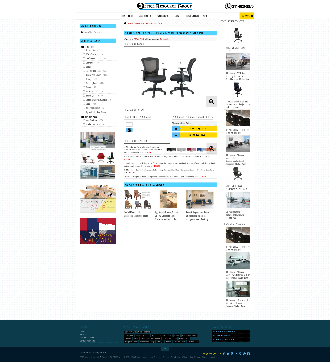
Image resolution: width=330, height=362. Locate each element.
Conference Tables (93, 58)
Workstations (91, 91)
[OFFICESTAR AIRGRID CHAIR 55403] (238, 36)
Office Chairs (140, 39)
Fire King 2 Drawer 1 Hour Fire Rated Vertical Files (237, 131)
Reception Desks (92, 95)
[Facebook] (223, 353)
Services (179, 15)
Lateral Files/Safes (93, 70)
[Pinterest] (244, 353)
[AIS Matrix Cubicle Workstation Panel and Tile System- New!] (238, 200)
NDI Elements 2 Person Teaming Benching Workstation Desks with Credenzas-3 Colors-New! (236, 159)
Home (82, 331)
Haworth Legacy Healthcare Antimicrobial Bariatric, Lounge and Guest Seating (197, 216)
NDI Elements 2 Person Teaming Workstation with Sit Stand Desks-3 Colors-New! (238, 275)
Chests (88, 103)
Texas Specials (192, 15)
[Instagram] (232, 353)
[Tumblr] (248, 353)
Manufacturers (163, 15)
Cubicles (89, 62)
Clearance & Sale (223, 335)
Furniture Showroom (225, 331)
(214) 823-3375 (197, 135)
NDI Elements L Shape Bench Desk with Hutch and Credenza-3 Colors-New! (237, 303)
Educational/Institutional (96, 99)
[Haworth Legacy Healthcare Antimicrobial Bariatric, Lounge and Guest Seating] (199, 199)
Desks (88, 66)
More (205, 15)
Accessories (91, 50)
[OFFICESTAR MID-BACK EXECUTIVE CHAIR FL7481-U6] (238, 175)
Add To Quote (197, 128)
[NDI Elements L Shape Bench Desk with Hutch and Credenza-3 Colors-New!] (238, 289)
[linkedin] (236, 353)
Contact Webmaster (87, 341)
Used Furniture (145, 15)
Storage (89, 79)
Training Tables (92, 83)
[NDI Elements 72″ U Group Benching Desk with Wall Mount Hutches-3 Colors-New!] (238, 61)
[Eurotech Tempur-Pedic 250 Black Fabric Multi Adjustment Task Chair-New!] (238, 90)
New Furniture (127, 15)
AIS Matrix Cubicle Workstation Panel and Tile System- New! (237, 214)
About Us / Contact (87, 338)
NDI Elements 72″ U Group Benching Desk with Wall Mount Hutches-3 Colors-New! (238, 76)
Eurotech (164, 39)
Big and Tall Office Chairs (96, 112)
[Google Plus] (240, 353)
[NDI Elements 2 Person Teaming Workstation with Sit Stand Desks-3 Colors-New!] (238, 260)
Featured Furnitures (225, 339)
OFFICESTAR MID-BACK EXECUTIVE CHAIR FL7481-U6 (236, 188)
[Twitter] (227, 353)
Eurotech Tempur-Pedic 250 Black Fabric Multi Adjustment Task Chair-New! (238, 104)
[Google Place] (100, 357)
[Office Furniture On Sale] (98, 212)
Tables (88, 87)
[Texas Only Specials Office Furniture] (98, 244)
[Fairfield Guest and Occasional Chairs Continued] (138, 199)
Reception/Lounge (93, 74)
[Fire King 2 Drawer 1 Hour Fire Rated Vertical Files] (238, 118)
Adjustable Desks (93, 107)
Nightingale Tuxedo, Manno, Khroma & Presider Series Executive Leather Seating (166, 216)
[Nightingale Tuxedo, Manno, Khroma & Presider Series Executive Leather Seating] (169, 199)
